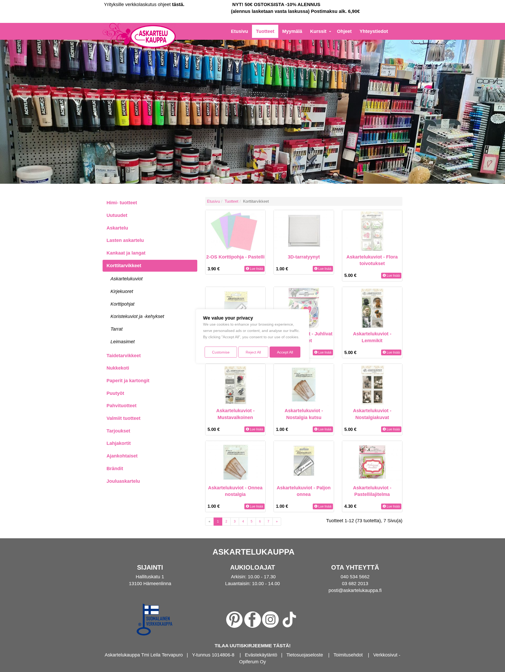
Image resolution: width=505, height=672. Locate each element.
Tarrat (116, 329)
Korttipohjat (122, 304)
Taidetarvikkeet (124, 355)
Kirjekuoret (121, 291)
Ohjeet (344, 31)
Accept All (285, 352)
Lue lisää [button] (256, 269)
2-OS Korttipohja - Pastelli (235, 257)
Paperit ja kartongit (128, 380)
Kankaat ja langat (126, 253)
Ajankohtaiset (122, 456)
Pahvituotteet (122, 405)
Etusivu (239, 31)
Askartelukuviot (126, 278)
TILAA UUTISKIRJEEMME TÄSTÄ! (253, 645)
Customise (221, 352)
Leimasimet (122, 341)
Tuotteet (265, 31)
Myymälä (292, 31)
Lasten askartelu (125, 240)
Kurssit (318, 31)
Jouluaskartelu (123, 481)
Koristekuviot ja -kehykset (137, 316)
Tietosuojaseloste (304, 655)
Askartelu (117, 228)
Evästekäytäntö (261, 655)
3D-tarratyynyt (304, 257)
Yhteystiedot (374, 31)
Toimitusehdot (348, 655)
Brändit (115, 468)
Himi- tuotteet (122, 202)
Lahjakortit (119, 443)
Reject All (253, 352)
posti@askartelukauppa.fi (355, 590)
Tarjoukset (118, 431)
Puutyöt (115, 393)
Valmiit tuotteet (123, 418)
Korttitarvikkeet (124, 265)
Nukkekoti (118, 368)
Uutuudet (117, 215)
